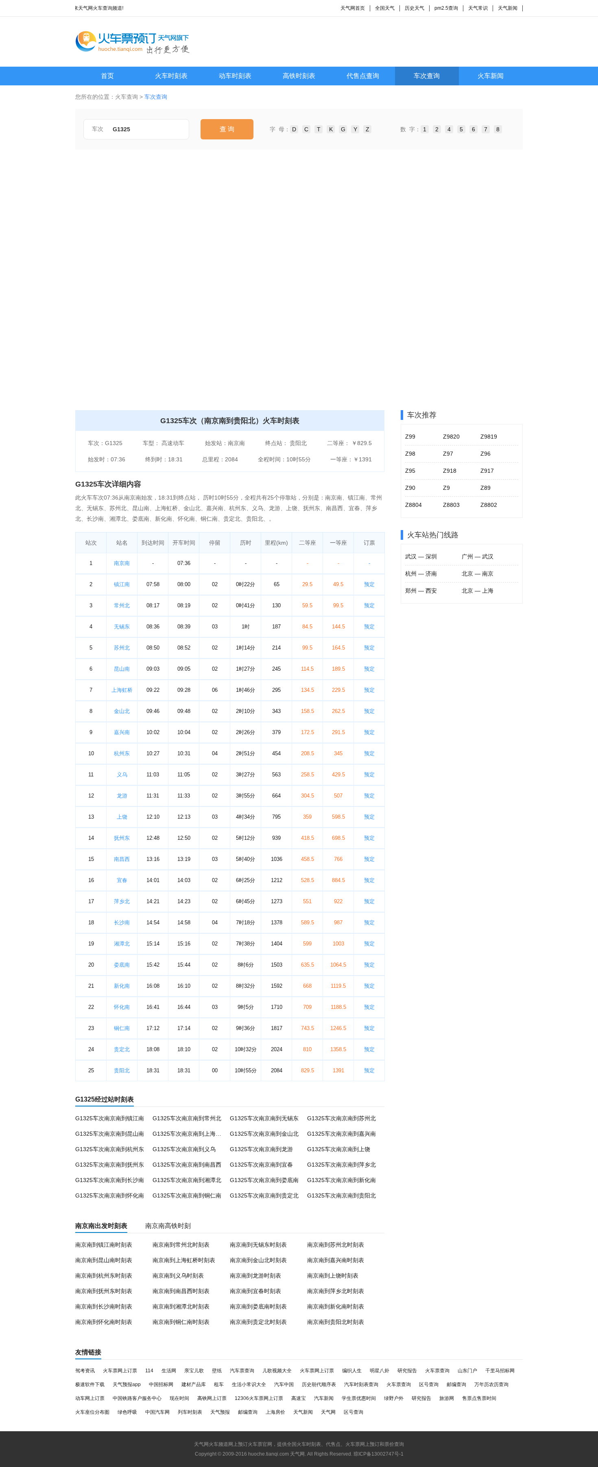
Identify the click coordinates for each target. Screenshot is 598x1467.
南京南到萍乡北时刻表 (335, 1291)
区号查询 (429, 1384)
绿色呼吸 (127, 1412)
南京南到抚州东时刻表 (103, 1291)
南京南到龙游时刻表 (255, 1275)
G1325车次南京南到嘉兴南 (341, 1133)
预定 (369, 584)
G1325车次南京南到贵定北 (264, 1195)
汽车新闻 (324, 1398)
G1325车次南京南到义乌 (184, 1149)
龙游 (122, 796)
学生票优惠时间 (359, 1398)
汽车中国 (284, 1384)
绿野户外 (394, 1398)
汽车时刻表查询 (361, 1384)
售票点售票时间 (479, 1398)
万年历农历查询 (491, 1384)
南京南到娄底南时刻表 (258, 1306)
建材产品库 (193, 1384)
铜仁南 (122, 1028)
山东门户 (467, 1371)
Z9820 (451, 436)
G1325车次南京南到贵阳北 (341, 1195)
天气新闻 (507, 8)
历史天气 (414, 8)
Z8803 (451, 505)
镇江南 (122, 584)
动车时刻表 (235, 75)
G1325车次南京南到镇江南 (109, 1118)
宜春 (122, 880)
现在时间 (179, 1398)
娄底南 (122, 965)
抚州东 (122, 838)
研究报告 (407, 1371)
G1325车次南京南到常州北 (187, 1118)
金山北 (122, 711)
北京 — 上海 (477, 590)
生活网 (169, 1371)
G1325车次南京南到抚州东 (109, 1164)
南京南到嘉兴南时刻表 (335, 1260)
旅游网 (446, 1398)
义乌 (122, 775)
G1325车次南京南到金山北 (264, 1133)
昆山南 (122, 669)
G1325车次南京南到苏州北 (341, 1118)
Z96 (485, 453)
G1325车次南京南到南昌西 (187, 1164)
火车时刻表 (171, 75)
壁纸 (217, 1371)
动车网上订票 (90, 1398)
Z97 (448, 453)
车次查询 (427, 75)
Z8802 (488, 505)
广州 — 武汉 (477, 556)
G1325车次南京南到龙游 (261, 1149)
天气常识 (478, 8)
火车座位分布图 (92, 1412)
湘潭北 (122, 944)
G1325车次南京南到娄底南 (264, 1180)
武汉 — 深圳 (421, 556)
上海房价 (275, 1412)
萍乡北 (122, 901)
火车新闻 (491, 75)
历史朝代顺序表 (319, 1384)
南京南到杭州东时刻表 (103, 1275)
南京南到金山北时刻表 (258, 1260)
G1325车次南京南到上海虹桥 (190, 1133)
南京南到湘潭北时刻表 (181, 1306)
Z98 (410, 453)
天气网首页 (352, 8)
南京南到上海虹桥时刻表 (184, 1260)
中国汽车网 (157, 1412)
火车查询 (126, 96)
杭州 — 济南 (421, 573)
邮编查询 (456, 1384)
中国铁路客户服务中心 (137, 1398)
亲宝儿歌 (194, 1371)
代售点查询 (363, 75)
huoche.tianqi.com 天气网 (276, 1454)
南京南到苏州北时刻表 (335, 1244)
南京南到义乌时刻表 (178, 1275)
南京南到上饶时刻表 (332, 1275)
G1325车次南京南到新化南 (341, 1180)
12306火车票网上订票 (259, 1398)
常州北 (122, 605)
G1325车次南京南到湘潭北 (187, 1180)
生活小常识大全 (249, 1384)
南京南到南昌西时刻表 (181, 1291)
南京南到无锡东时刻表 (258, 1244)
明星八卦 (379, 1371)
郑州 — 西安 (421, 590)
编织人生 (352, 1371)
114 (149, 1371)
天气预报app (127, 1384)
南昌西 (122, 859)
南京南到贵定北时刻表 (258, 1322)
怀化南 (122, 1007)
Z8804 (413, 505)
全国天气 (385, 8)
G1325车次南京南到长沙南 (109, 1180)
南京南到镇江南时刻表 (103, 1244)
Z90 (410, 488)
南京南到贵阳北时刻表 (335, 1322)
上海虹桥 (122, 690)
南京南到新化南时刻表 (335, 1306)
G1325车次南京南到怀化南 (109, 1195)
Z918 (449, 470)
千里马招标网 (500, 1371)
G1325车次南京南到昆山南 (109, 1133)
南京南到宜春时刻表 (255, 1291)
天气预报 (220, 1412)
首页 (107, 75)
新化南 (122, 986)
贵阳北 (122, 1070)
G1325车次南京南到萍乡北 (341, 1164)
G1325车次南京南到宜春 (261, 1164)
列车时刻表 (190, 1412)
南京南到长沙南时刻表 (103, 1306)
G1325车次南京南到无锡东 (264, 1118)
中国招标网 (161, 1384)
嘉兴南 (122, 732)
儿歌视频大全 (277, 1371)
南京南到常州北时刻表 (181, 1244)
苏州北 (122, 648)
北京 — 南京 (477, 573)
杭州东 (122, 753)
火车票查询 (437, 1371)
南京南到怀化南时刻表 (103, 1322)
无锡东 (122, 627)
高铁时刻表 (299, 75)
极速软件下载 (90, 1384)
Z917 (487, 470)
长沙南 (122, 922)
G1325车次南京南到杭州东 (109, 1149)
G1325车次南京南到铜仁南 (187, 1195)
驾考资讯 (85, 1371)
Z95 (410, 470)
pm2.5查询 (446, 8)
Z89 (485, 488)
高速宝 (298, 1398)
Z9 (446, 488)
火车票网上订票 (120, 1371)
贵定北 (122, 1049)
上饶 (122, 817)
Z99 (410, 436)
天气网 (328, 1412)
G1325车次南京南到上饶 (338, 1149)
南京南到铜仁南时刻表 (181, 1322)
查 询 (227, 129)
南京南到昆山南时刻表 (103, 1260)
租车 (219, 1384)
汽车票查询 (242, 1371)
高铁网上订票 (212, 1398)
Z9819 (488, 436)
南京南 (122, 563)
